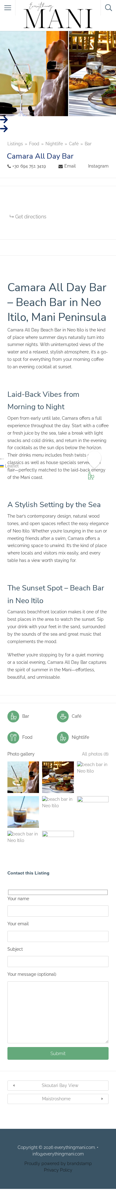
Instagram (98, 166)
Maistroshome (56, 1098)
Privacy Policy (58, 1170)
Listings (15, 143)
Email (70, 166)
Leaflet (11, 465)
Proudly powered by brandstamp (58, 1163)
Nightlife (54, 143)
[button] (1, 458)
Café (74, 143)
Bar (88, 143)
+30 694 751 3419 (29, 166)
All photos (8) (95, 754)
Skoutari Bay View (60, 1085)
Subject (15, 949)
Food (34, 143)
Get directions (30, 217)
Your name (18, 898)
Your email (18, 923)
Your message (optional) (31, 974)
